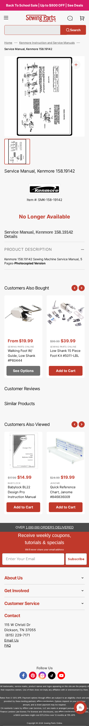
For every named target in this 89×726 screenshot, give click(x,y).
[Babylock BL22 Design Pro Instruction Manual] (23, 473)
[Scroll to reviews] (44, 179)
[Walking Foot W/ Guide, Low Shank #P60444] (23, 336)
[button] (6, 18)
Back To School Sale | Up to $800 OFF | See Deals (44, 5)
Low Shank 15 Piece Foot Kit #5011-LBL (65, 353)
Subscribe (76, 559)
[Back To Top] (82, 719)
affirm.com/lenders (45, 701)
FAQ (7, 645)
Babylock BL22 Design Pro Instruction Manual (22, 492)
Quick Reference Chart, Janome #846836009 (63, 492)
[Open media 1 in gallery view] (76, 64)
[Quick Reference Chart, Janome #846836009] (66, 473)
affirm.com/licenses (67, 711)
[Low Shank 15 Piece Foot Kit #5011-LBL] (66, 336)
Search (75, 30)
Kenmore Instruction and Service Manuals (47, 42)
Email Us (11, 640)
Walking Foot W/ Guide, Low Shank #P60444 (21, 355)
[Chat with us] (70, 18)
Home (8, 42)
